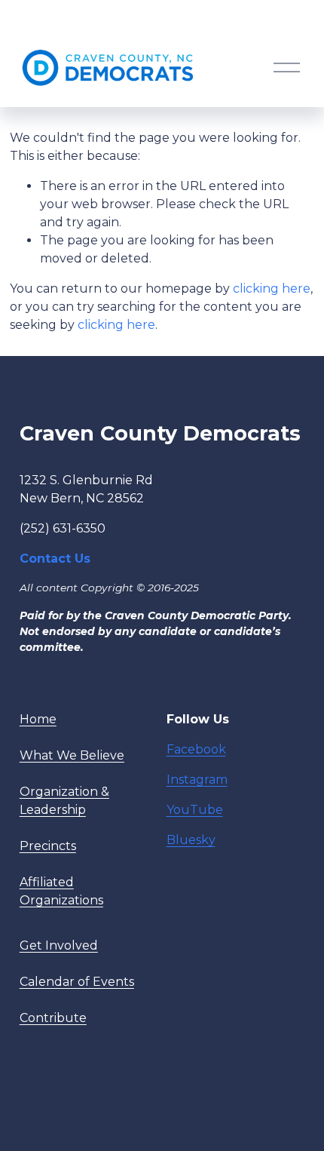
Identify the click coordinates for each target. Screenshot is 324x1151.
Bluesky (191, 840)
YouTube (195, 810)
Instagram (197, 779)
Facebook (196, 749)
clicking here (271, 288)
